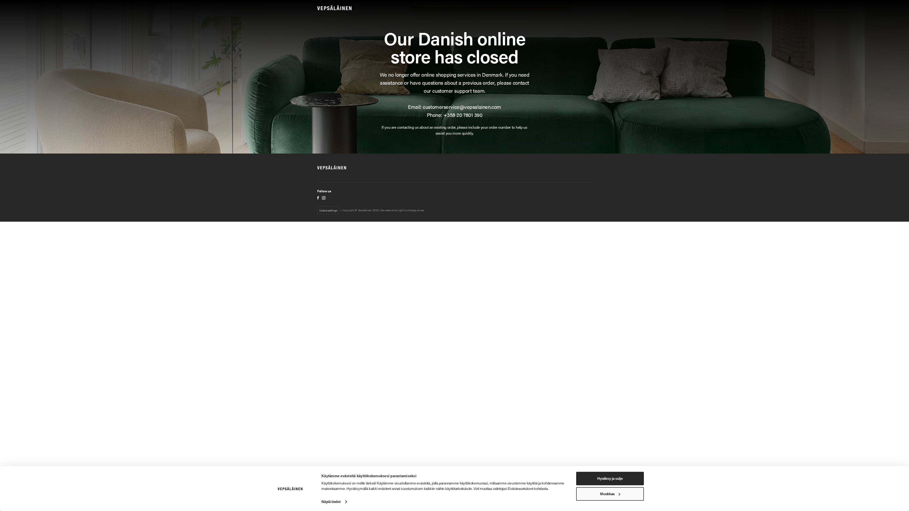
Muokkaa (607, 494)
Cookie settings (328, 210)
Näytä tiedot (330, 502)
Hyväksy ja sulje (610, 478)
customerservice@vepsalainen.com (462, 106)
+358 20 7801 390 (462, 114)
